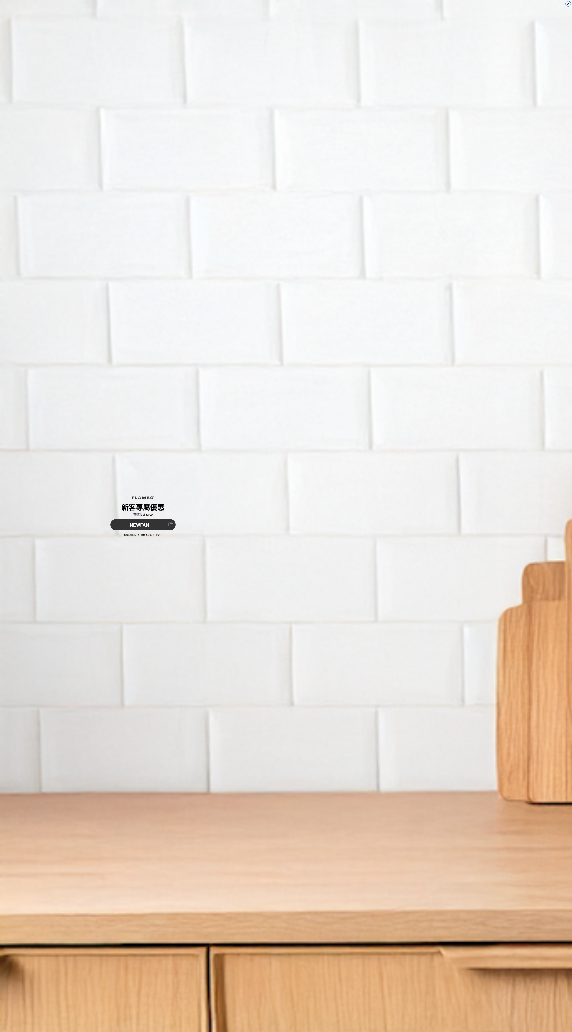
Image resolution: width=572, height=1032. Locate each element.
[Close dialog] (568, 3)
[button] (143, 524)
